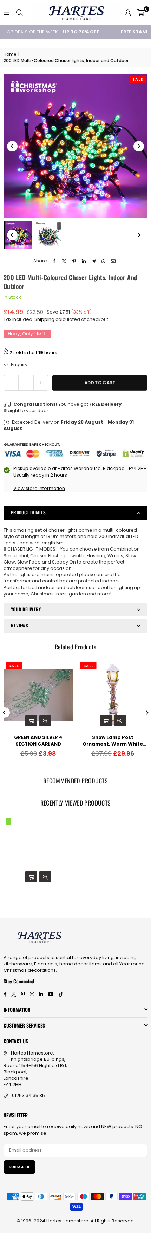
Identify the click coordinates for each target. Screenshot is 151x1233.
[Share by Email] (113, 261)
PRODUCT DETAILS (28, 512)
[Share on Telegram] (94, 261)
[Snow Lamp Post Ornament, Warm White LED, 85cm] (113, 695)
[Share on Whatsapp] (103, 261)
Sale (137, 79)
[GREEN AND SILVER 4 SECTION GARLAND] (38, 695)
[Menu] (6, 12)
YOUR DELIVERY (26, 609)
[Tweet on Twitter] (64, 261)
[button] (140, 12)
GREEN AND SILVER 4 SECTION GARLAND (38, 740)
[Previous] (12, 146)
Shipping (44, 319)
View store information (39, 488)
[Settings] (128, 12)
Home (10, 54)
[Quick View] (45, 720)
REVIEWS (19, 625)
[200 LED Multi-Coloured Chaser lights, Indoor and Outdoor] (18, 235)
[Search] (19, 12)
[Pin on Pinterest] (74, 261)
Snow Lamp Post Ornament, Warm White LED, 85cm (113, 740)
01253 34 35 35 (28, 1095)
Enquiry (18, 365)
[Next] (138, 146)
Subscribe (19, 1167)
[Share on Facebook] (54, 261)
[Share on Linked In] (84, 261)
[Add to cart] (31, 720)
